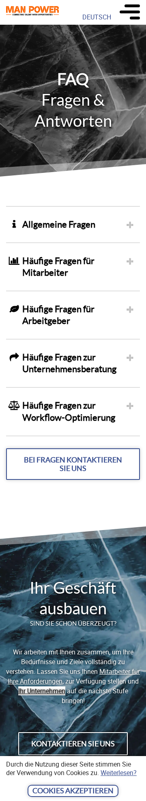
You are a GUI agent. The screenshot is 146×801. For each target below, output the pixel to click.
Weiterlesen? (119, 772)
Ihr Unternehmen (41, 690)
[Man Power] (32, 12)
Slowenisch (99, 30)
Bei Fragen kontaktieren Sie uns (73, 464)
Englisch (95, 44)
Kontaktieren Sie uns (73, 743)
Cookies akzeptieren (73, 790)
